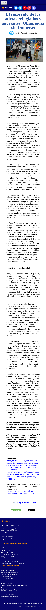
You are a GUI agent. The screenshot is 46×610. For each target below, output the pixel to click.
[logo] (2, 515)
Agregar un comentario (26, 502)
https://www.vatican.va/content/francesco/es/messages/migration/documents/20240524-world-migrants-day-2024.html (22, 475)
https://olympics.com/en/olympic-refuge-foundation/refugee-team (21, 492)
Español (8, 7)
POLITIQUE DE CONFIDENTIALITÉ (27, 607)
